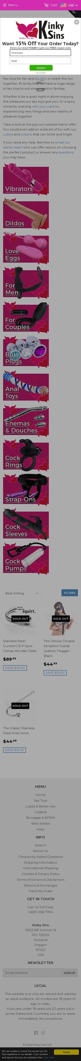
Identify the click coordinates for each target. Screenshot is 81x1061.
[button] (76, 22)
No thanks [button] (40, 72)
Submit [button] (41, 67)
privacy (40, 90)
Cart (53, 5)
